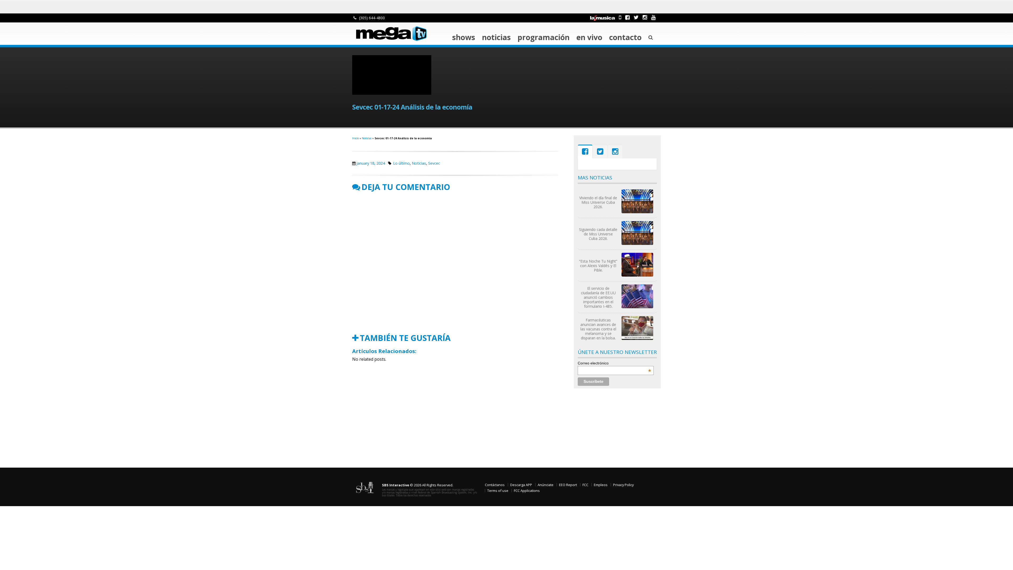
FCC (585, 484)
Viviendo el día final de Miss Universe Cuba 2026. (598, 202)
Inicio (355, 138)
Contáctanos (495, 484)
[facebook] (627, 17)
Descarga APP (521, 484)
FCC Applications (527, 490)
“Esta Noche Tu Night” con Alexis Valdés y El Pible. (598, 266)
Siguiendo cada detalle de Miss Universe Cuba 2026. (598, 234)
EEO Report (568, 484)
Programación (544, 37)
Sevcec (434, 163)
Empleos (601, 484)
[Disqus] (455, 263)
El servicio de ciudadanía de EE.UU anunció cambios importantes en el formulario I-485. (598, 297)
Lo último (401, 163)
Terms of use (497, 490)
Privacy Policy (623, 484)
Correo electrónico (614, 363)
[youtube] (653, 17)
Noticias (496, 37)
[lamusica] (602, 17)
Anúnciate (545, 484)
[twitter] (636, 17)
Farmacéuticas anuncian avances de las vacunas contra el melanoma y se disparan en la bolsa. (598, 328)
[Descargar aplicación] (620, 17)
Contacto (625, 37)
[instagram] (645, 17)
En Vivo (589, 37)
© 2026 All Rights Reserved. (417, 485)
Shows (463, 37)
